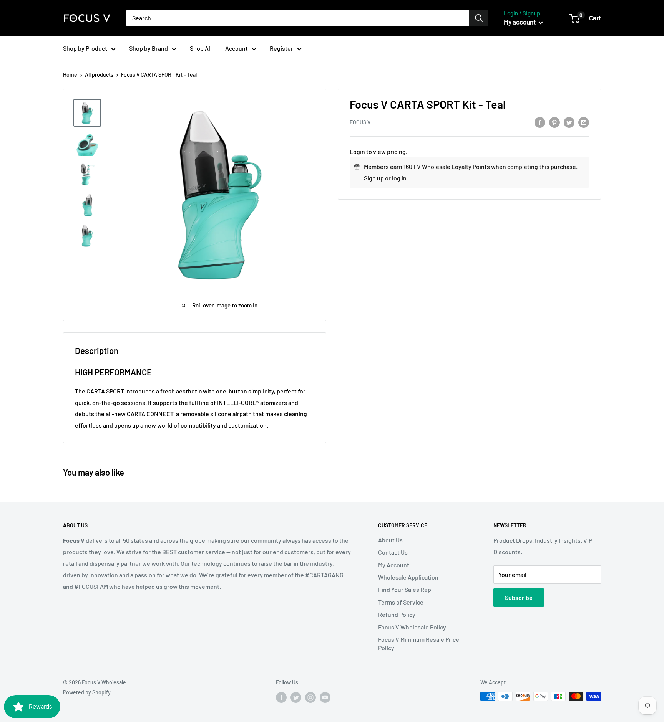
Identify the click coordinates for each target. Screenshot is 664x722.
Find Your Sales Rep (404, 589)
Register (281, 48)
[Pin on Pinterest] (554, 122)
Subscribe (519, 597)
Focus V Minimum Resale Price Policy (418, 643)
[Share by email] (583, 122)
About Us (390, 540)
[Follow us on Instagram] (310, 697)
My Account (393, 564)
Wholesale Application (408, 577)
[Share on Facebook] (540, 122)
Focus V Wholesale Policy (412, 627)
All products (99, 74)
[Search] (478, 18)
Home (70, 74)
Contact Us (393, 552)
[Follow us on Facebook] (281, 697)
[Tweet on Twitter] (569, 122)
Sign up (374, 178)
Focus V (360, 122)
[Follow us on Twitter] (295, 697)
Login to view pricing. (378, 151)
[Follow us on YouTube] (325, 697)
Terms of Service (400, 602)
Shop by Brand (148, 48)
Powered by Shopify (87, 692)
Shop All (201, 48)
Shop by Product (85, 48)
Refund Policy (396, 614)
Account (236, 48)
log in (399, 178)
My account (520, 22)
